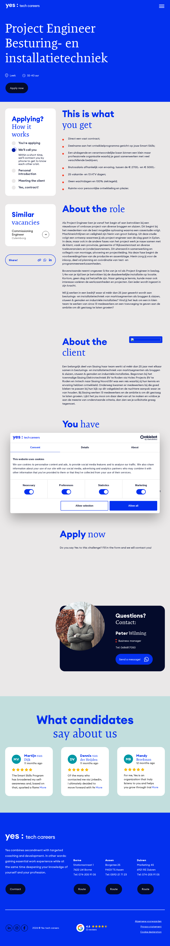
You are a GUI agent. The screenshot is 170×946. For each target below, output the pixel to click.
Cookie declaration (151, 931)
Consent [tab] (35, 447)
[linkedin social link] (9, 928)
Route (82, 889)
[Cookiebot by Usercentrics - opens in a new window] (142, 437)
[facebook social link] (24, 928)
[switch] (66, 491)
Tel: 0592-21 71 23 (116, 874)
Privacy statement (151, 926)
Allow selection (84, 505)
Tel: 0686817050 (126, 647)
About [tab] (134, 447)
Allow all (133, 505)
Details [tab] (85, 447)
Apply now (17, 88)
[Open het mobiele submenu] (161, 6)
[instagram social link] (16, 928)
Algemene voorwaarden (148, 921)
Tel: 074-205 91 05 (84, 874)
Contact (15, 889)
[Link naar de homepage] (58, 6)
